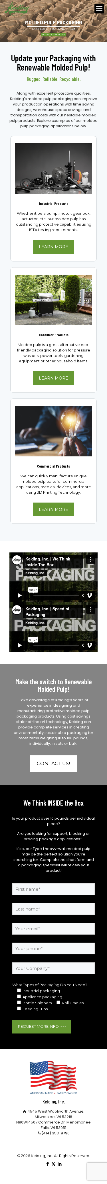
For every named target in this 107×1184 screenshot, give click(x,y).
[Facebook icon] (47, 1164)
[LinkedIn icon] (59, 1164)
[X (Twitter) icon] (53, 1164)
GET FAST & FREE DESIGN (53, 35)
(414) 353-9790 (55, 1133)
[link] (53, 168)
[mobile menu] (99, 8)
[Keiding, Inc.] (16, 8)
